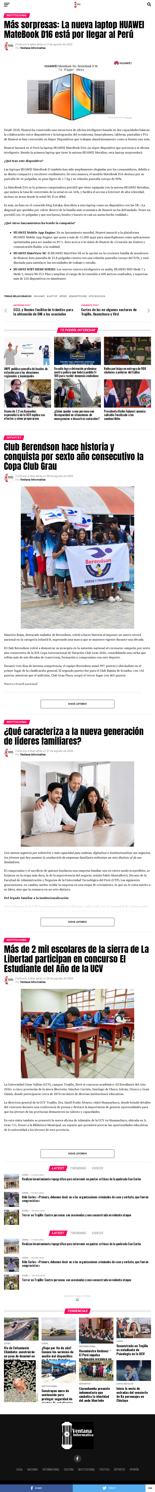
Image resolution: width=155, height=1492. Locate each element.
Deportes (119, 1469)
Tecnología (97, 296)
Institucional (86, 1469)
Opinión (134, 1469)
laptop (52, 296)
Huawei (40, 296)
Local (19, 1469)
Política (104, 1469)
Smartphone (78, 296)
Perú (64, 296)
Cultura (69, 1469)
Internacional (51, 1469)
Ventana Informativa (33, 47)
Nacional (32, 1469)
